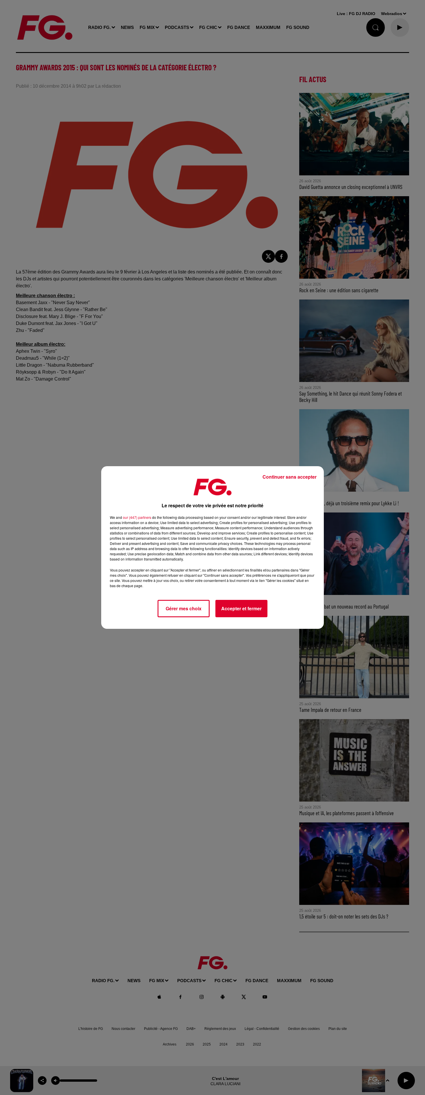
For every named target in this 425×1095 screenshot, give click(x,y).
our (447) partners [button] (137, 517)
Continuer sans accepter (290, 476)
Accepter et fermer (241, 608)
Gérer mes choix (184, 608)
